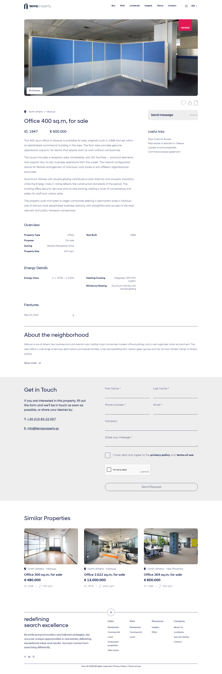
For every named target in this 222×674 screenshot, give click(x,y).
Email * (157, 405)
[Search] (186, 6)
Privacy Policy (120, 666)
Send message (162, 115)
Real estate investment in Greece (166, 143)
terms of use (185, 455)
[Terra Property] (37, 6)
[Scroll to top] (111, 612)
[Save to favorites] (183, 103)
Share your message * (118, 437)
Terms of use (134, 666)
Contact (172, 6)
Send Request (151, 487)
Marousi (51, 112)
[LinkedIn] (29, 657)
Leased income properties (162, 148)
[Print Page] (196, 103)
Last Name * (161, 388)
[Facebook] (25, 657)
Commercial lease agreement (164, 152)
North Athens (36, 112)
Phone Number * (115, 405)
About (160, 6)
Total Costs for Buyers (159, 139)
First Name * (113, 388)
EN (193, 6)
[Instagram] (33, 657)
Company (111, 421)
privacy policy (160, 455)
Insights (148, 6)
